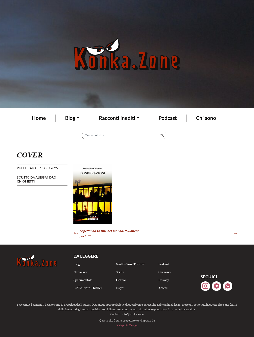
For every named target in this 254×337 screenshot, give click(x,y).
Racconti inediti (117, 118)
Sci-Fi (120, 272)
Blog (70, 118)
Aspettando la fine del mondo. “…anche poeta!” (109, 233)
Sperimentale (82, 280)
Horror (121, 280)
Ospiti (120, 288)
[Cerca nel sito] (162, 135)
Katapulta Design (127, 325)
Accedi (163, 288)
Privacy (163, 280)
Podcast (168, 118)
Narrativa (80, 272)
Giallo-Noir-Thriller (87, 288)
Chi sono (206, 118)
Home (39, 118)
